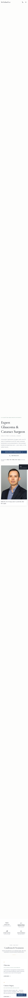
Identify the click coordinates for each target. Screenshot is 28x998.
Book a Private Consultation (13, 452)
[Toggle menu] (26, 2)
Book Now (20, 994)
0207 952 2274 (15, 455)
